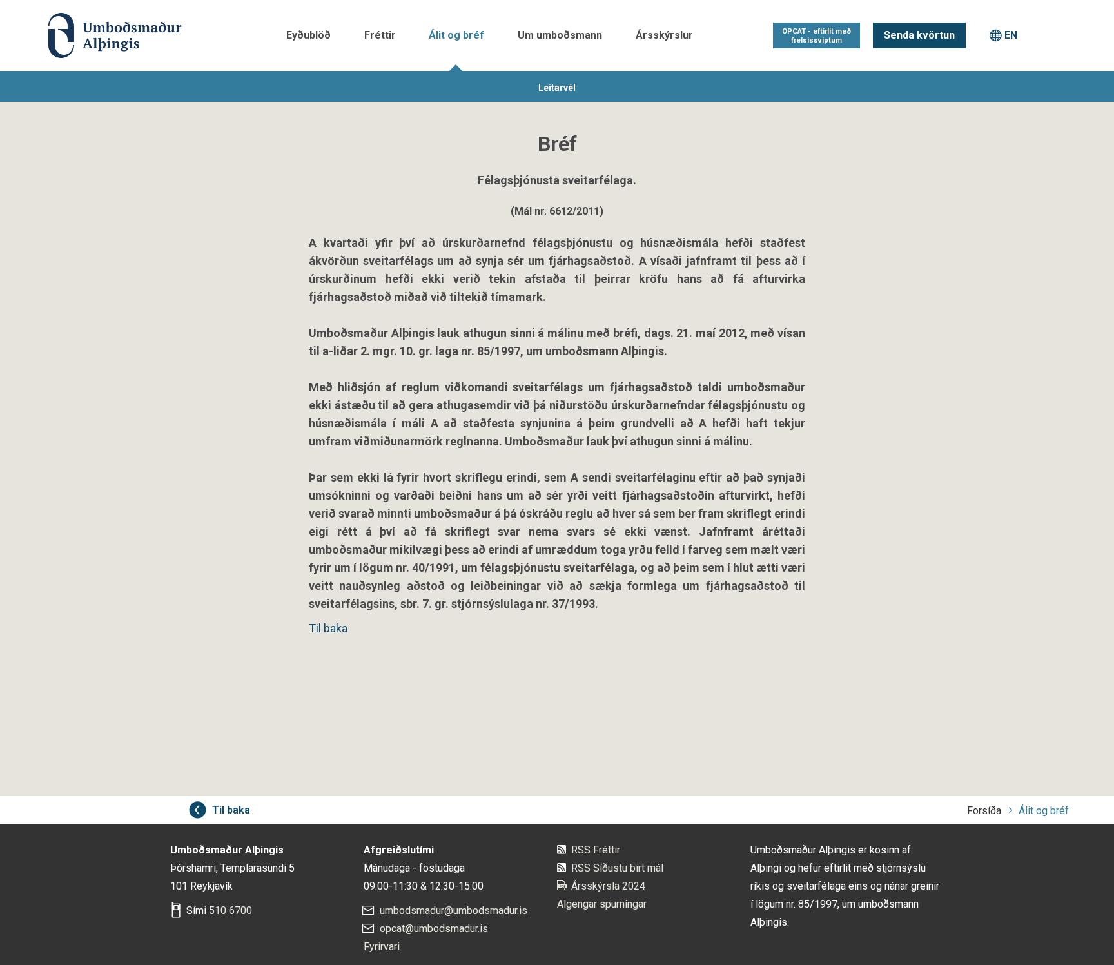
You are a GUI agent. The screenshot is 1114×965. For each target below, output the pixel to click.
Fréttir (380, 35)
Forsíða (984, 810)
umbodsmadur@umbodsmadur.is (453, 910)
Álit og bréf (456, 35)
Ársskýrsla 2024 (608, 886)
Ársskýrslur (664, 35)
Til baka (328, 628)
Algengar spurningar (602, 904)
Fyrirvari (382, 947)
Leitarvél (557, 88)
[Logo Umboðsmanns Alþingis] (112, 35)
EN (1010, 35)
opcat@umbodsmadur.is (434, 928)
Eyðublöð (308, 35)
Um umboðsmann (560, 35)
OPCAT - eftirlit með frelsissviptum (816, 35)
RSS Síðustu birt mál (617, 868)
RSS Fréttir (595, 850)
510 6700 (230, 910)
